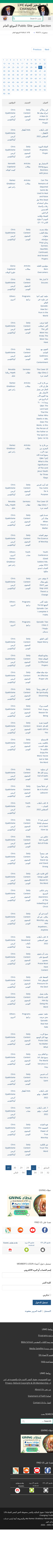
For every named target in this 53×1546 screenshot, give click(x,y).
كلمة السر (46, 1282)
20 (36, 63)
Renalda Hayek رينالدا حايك (10, 372)
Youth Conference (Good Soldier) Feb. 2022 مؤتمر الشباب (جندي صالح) (42, 562)
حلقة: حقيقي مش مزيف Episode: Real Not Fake (43, 1020)
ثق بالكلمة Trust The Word (44, 1147)
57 (22, 78)
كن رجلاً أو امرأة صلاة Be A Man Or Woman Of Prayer (42, 116)
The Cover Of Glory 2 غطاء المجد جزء (42, 372)
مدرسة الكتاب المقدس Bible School (37, 1342)
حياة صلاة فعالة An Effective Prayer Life (42, 675)
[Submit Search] (14, 18)
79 (31, 86)
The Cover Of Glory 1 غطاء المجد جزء (42, 504)
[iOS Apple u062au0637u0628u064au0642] (19, 1)
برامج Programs (45, 1335)
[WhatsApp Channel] (30, 1)
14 (9, 63)
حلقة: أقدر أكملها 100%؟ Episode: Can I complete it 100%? (42, 608)
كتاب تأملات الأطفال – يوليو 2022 (42, 1094)
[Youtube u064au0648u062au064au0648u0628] (46, 1)
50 (36, 75)
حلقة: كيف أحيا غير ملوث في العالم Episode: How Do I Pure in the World (42, 306)
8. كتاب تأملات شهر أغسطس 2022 (42, 940)
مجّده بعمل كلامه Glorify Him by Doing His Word (43, 1000)
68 (27, 82)
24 (9, 67)
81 (40, 86)
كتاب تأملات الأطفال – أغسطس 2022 (42, 133)
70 (36, 82)
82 (45, 86)
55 (13, 78)
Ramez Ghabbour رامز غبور (11, 183)
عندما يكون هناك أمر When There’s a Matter (44, 521)
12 (44, 60)
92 (45, 90)
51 (40, 75)
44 (9, 75)
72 (45, 82)
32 (45, 67)
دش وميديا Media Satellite (41, 1348)
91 (40, 90)
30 (36, 67)
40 (36, 71)
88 (27, 90)
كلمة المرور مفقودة (33, 1311)
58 (27, 78)
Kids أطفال (25, 130)
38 (27, 71)
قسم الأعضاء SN (46, 1355)
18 (27, 63)
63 (4, 82)
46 (18, 75)
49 (31, 75)
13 (4, 63)
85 (13, 90)
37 (22, 71)
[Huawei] (16, 1)
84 (9, 90)
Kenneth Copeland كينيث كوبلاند (10, 166)
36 (18, 71)
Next (47, 49)
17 (22, 63)
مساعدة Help (47, 1361)
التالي (15, 1172)
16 (18, 63)
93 (4, 93)
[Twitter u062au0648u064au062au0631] (38, 1)
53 (4, 78)
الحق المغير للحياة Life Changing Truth (33, 6)
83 (4, 90)
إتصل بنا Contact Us (42, 1402)
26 (18, 67)
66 (18, 82)
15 (13, 63)
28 (27, 67)
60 (36, 78)
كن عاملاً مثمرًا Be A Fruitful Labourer (42, 789)
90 (36, 90)
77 (22, 86)
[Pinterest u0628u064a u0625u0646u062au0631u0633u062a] (27, 1)
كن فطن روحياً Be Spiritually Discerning (42, 692)
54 (9, 78)
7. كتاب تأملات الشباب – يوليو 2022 (42, 1111)
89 (31, 90)
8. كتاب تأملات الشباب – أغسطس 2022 (42, 806)
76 (18, 86)
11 (40, 60)
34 (9, 71)
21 (40, 63)
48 (27, 75)
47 (22, 75)
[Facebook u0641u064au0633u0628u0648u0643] (49, 1)
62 (45, 78)
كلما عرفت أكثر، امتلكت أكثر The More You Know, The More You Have (43, 332)
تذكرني (46, 1295)
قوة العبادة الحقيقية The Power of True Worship (43, 1131)
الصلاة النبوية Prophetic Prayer (43, 149)
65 (13, 82)
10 (35, 60)
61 (40, 78)
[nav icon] (49, 18)
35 (13, 71)
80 (36, 86)
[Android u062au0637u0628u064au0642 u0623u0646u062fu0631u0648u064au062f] (23, 1)
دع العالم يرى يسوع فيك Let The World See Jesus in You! (42, 1060)
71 (40, 82)
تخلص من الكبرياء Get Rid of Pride (43, 839)
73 (4, 86)
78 (27, 86)
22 (45, 63)
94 (9, 93)
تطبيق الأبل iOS (46, 1242)
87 (22, 90)
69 (31, 82)
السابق (46, 1167)
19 (31, 63)
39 (31, 71)
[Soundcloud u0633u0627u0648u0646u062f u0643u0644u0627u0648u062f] (42, 1)
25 (13, 67)
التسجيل (47, 1311)
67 (22, 82)
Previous (37, 49)
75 (13, 86)
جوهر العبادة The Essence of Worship (42, 538)
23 (4, 67)
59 (31, 78)
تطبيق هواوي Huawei (10, 1242)
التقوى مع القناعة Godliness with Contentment (42, 355)
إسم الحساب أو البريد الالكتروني (37, 1270)
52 (45, 75)
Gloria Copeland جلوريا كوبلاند (10, 269)
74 (9, 86)
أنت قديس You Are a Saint (44, 1077)
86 (18, 90)
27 (22, 67)
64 (9, 82)
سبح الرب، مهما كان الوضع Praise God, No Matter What (42, 1040)
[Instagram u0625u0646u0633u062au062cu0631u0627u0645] (34, 1)
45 (13, 75)
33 (4, 71)
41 (40, 71)
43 (4, 75)
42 (45, 71)
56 (18, 78)
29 (31, 67)
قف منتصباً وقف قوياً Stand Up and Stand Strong (43, 860)
